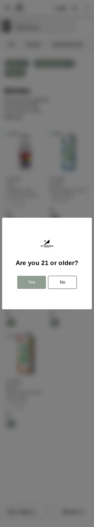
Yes (31, 282)
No (62, 282)
